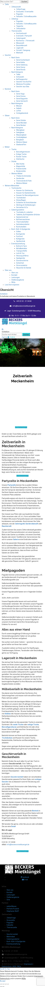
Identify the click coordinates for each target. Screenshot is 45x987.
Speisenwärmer (22, 217)
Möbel (7, 147)
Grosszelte (11, 920)
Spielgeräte (20, 258)
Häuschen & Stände (23, 268)
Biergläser (20, 140)
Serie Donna (20, 96)
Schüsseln (20, 77)
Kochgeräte (20, 234)
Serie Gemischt (22, 101)
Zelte (7, 4)
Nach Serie (15, 57)
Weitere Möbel (16, 173)
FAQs (13, 282)
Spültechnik (20, 241)
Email (13, 826)
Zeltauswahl (16, 7)
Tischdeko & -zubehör (24, 212)
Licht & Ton (20, 253)
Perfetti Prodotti (13, 909)
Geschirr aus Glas (22, 86)
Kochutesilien (21, 227)
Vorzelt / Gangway (23, 50)
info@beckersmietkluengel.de (18, 844)
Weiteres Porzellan (23, 84)
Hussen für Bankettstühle (26, 193)
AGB (14, 966)
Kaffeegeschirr (22, 79)
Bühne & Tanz (21, 246)
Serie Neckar (21, 125)
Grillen (18, 231)
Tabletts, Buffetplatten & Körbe (28, 215)
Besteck (8, 89)
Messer (19, 106)
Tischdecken (21, 198)
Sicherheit (20, 263)
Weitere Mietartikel (12, 186)
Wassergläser (21, 135)
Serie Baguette (22, 99)
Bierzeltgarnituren (23, 152)
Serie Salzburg (21, 65)
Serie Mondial (21, 123)
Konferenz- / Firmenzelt (25, 41)
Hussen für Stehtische (24, 190)
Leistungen (15, 277)
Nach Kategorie (17, 72)
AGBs (24, 979)
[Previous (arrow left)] (1, 986)
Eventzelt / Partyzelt (24, 36)
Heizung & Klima (22, 256)
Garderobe (20, 178)
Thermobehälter (22, 222)
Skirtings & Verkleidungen (26, 205)
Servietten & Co (22, 207)
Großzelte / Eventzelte (24, 12)
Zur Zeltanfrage (21, 427)
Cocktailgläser (21, 137)
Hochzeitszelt (21, 33)
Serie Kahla (20, 62)
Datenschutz (7, 966)
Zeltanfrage (20, 9)
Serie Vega (20, 94)
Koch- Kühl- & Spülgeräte (20, 229)
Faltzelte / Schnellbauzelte (26, 16)
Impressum (28, 964)
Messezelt (20, 43)
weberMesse (11, 906)
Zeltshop (14, 19)
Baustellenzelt (21, 45)
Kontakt (14, 275)
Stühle (13, 161)
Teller (18, 74)
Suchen (24, 2)
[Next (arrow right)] (3, 986)
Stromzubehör (21, 265)
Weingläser (20, 130)
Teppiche (19, 26)
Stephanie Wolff (13, 911)
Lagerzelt (19, 48)
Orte (8, 900)
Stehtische (20, 159)
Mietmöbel (11, 937)
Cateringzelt (21, 38)
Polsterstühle (21, 169)
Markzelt (19, 53)
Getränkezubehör (23, 224)
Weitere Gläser (21, 142)
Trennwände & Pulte (24, 181)
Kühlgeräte (20, 239)
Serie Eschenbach (23, 60)
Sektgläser (20, 132)
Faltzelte (10, 925)
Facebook (25, 877)
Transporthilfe (21, 251)
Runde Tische (21, 157)
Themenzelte (16, 31)
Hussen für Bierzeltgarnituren (27, 195)
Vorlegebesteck (22, 113)
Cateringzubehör (17, 210)
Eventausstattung (18, 244)
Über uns (8, 270)
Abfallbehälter (21, 248)
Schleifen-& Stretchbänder (26, 202)
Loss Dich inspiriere (12, 285)
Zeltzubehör (21, 28)
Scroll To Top (5, 969)
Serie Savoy (20, 67)
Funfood (19, 236)
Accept (2, 981)
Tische (13, 149)
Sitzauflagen (21, 200)
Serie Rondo (20, 70)
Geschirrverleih (12, 934)
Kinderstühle (21, 171)
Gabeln (18, 108)
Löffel (18, 111)
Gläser (7, 115)
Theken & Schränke (23, 176)
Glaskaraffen (21, 144)
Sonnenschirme (22, 260)
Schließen (4, 294)
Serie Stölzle (21, 120)
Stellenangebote (17, 280)
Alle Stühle (20, 164)
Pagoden (19, 14)
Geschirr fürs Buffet (23, 82)
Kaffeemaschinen (23, 219)
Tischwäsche (16, 188)
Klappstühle (20, 166)
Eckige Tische (21, 154)
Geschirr (8, 55)
